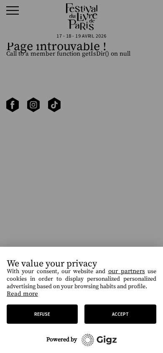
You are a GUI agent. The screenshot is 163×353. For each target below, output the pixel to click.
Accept (120, 314)
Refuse (42, 314)
